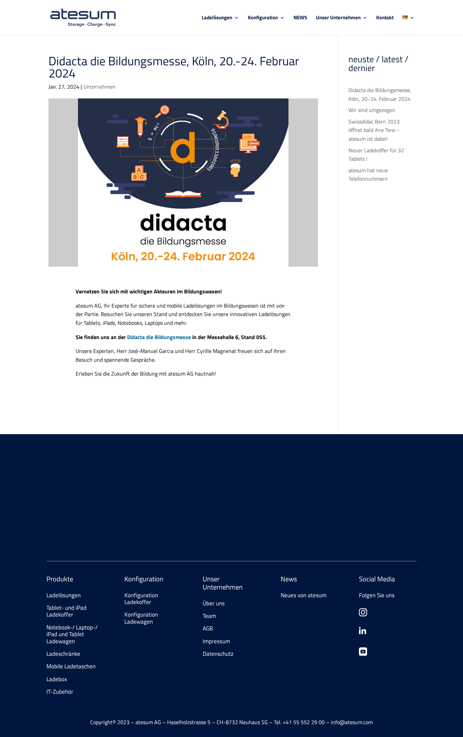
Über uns (214, 603)
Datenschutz (218, 653)
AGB (208, 628)
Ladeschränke (63, 653)
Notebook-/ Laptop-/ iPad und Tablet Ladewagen (72, 634)
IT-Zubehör (59, 691)
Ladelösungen (217, 18)
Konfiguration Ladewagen (141, 618)
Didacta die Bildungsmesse (159, 337)
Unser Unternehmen (338, 18)
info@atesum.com (336, 497)
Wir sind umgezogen (371, 110)
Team (209, 615)
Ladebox (56, 679)
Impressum (216, 641)
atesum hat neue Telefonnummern (368, 174)
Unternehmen (99, 87)
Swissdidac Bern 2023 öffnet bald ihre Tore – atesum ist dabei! (374, 130)
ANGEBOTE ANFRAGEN (83, 527)
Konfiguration (263, 18)
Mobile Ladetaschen (71, 666)
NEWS (300, 18)
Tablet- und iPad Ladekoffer (66, 611)
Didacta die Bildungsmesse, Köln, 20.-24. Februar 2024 (379, 94)
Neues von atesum (303, 595)
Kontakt (385, 18)
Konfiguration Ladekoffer (141, 598)
